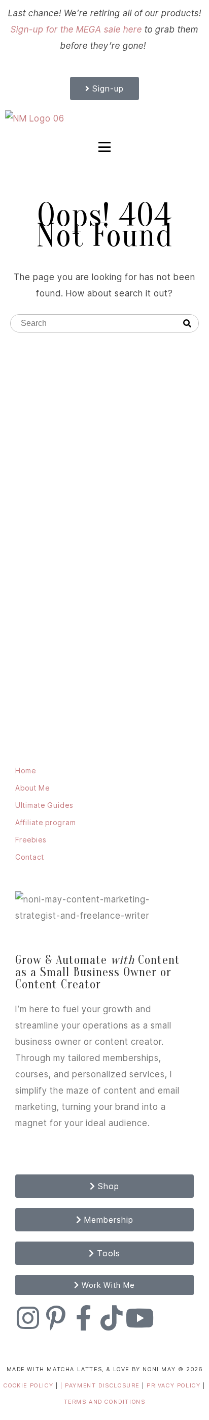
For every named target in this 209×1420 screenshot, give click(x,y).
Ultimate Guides (44, 805)
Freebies (30, 839)
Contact (29, 857)
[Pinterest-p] (55, 1318)
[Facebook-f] (83, 1318)
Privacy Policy (175, 1385)
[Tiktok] (111, 1318)
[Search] (187, 324)
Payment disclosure (103, 1385)
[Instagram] (28, 1318)
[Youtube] (139, 1318)
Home (25, 770)
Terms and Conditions (105, 1401)
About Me (32, 787)
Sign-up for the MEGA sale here (76, 29)
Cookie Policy (28, 1385)
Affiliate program (45, 822)
